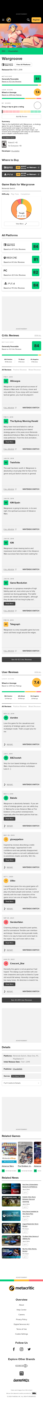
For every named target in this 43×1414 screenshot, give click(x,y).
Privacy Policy (21, 1319)
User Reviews (10, 672)
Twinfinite (12, 462)
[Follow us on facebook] (14, 1350)
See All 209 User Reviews (21, 1000)
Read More (9, 442)
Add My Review (21, 117)
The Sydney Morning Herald (21, 421)
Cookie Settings (21, 1334)
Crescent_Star (15, 963)
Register (36, 20)
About (21, 1305)
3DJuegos (12, 381)
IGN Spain (12, 502)
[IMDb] (34, 1393)
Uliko (10, 880)
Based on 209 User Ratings (12, 95)
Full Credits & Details (12, 1083)
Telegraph (12, 624)
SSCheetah (13, 758)
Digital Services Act (21, 1324)
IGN (9, 542)
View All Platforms (23, 65)
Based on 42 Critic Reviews (11, 82)
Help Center (21, 1310)
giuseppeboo (14, 839)
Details (6, 1047)
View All (37, 335)
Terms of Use (21, 1329)
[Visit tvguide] (21, 1375)
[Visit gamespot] (21, 1367)
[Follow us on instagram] (21, 1350)
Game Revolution (16, 583)
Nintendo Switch (31, 408)
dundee (11, 717)
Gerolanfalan (14, 922)
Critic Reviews (10, 335)
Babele (11, 798)
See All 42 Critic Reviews (21, 659)
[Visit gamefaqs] (21, 1381)
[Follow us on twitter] (29, 1350)
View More (20, 224)
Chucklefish (13, 51)
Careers (21, 1314)
